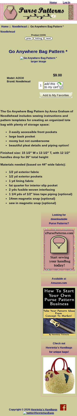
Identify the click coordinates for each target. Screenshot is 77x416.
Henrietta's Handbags (44, 409)
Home (5, 26)
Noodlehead (19, 26)
